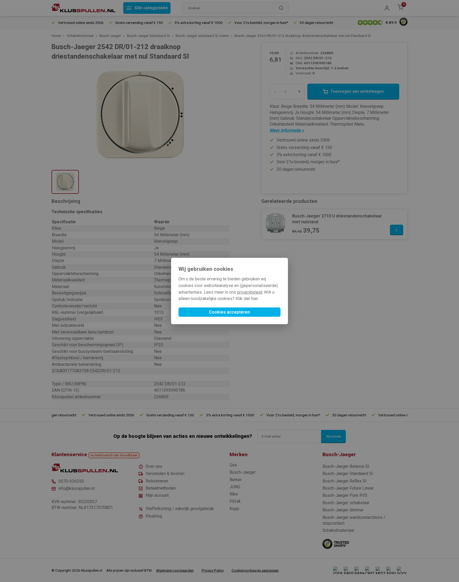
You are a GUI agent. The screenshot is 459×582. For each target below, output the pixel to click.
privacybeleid (249, 292)
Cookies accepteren (229, 312)
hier (254, 298)
